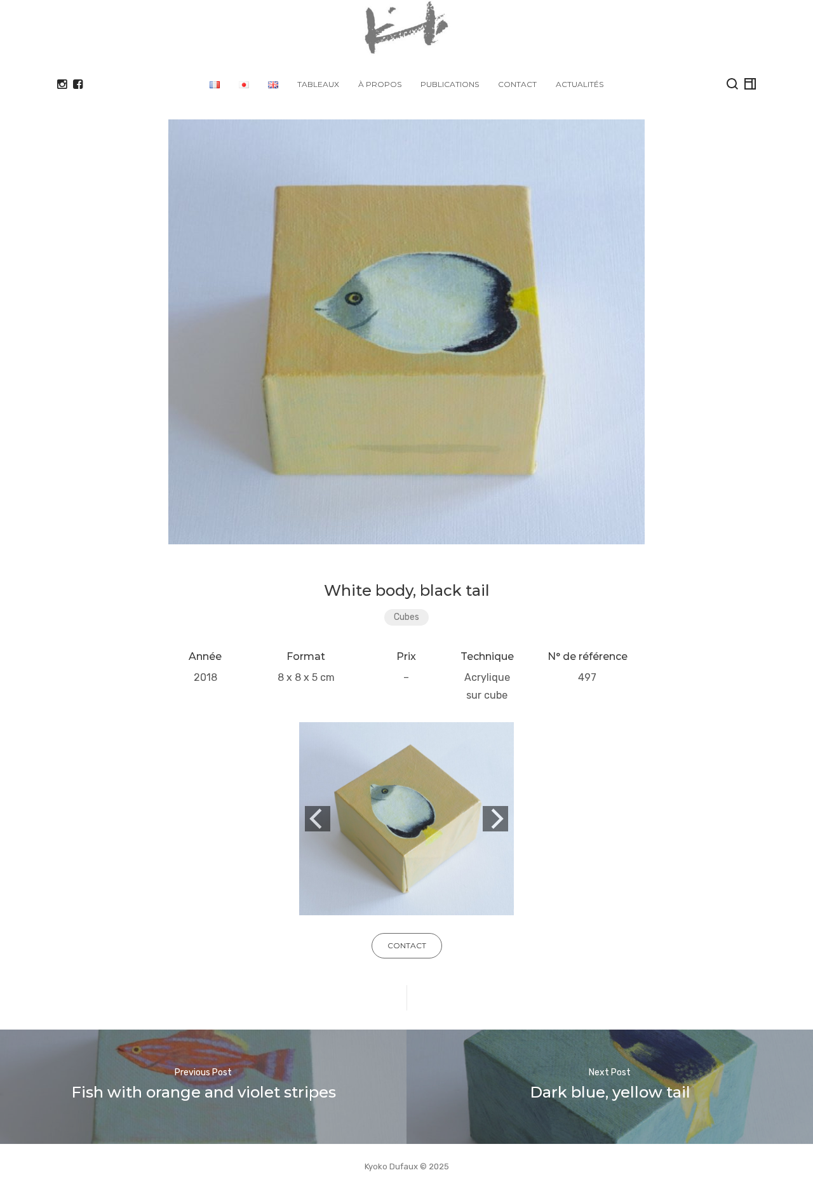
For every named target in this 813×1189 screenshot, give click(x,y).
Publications (449, 84)
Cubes (406, 617)
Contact (517, 84)
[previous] (317, 818)
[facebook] (78, 84)
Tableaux (318, 84)
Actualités (579, 84)
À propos (379, 84)
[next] (495, 818)
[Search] (732, 84)
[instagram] (62, 84)
